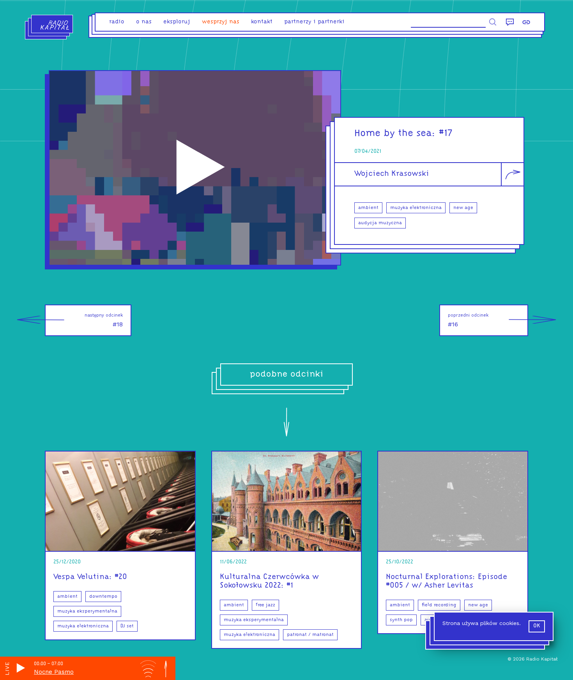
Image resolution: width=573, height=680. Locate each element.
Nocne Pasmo (54, 671)
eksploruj (176, 22)
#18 (104, 320)
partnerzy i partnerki (314, 22)
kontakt (261, 22)
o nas (144, 22)
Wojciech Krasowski (391, 174)
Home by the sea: (395, 133)
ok (536, 626)
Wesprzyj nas (220, 22)
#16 (468, 320)
